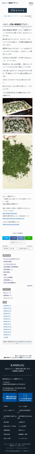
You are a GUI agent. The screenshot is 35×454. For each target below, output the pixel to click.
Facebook (14, 237)
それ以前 (5, 337)
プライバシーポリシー (22, 448)
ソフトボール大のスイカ (9, 264)
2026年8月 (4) (7, 305)
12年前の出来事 (7, 261)
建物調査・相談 (23, 434)
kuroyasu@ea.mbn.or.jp (9, 390)
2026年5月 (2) (7, 313)
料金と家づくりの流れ (10, 426)
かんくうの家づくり (9, 410)
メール (25, 357)
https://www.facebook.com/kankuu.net (13, 218)
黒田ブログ (22, 430)
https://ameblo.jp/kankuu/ (10, 213)
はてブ (22, 237)
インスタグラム (23, 438)
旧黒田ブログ (23, 341)
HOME (6, 406)
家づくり (5, 292)
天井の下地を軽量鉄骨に (9, 282)
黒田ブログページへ (17, 242)
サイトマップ (10, 448)
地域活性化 (6, 295)
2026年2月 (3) (7, 321)
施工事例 (6, 422)
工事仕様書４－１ (8, 280)
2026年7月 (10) (7, 308)
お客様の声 (22, 422)
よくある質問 (22, 426)
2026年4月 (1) (7, 316)
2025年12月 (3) (7, 326)
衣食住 (5, 274)
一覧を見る (29, 285)
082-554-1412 (9, 388)
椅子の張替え (6, 272)
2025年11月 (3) (7, 329)
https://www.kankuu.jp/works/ (11, 224)
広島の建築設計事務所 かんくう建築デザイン (19, 451)
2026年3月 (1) (7, 318)
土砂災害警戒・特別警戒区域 (10, 266)
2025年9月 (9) (7, 334)
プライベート (6, 298)
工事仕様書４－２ (8, 269)
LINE (29, 237)
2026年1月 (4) (7, 324)
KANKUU (17, 365)
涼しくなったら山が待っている (11, 258)
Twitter (6, 237)
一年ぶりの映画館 (8, 277)
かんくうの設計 (23, 406)
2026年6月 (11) (7, 310)
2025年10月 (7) (7, 332)
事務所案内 (7, 430)
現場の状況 (7, 434)
